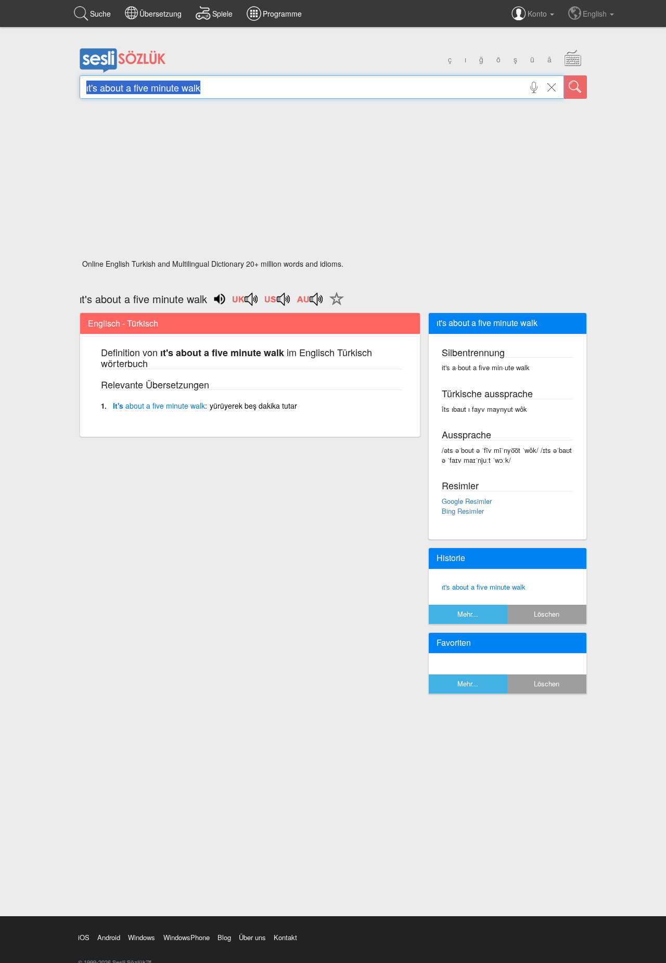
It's (159, 405)
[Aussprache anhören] (245, 302)
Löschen (546, 614)
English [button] (596, 13)
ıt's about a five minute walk (484, 587)
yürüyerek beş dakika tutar (253, 405)
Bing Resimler (463, 511)
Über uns (252, 937)
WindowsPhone (186, 937)
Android (108, 937)
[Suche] (575, 87)
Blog (224, 937)
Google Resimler (467, 501)
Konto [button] (538, 13)
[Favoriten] (334, 305)
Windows (141, 937)
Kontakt (285, 937)
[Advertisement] (333, 182)
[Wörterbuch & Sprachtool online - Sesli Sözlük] (123, 70)
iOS (83, 937)
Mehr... (467, 614)
